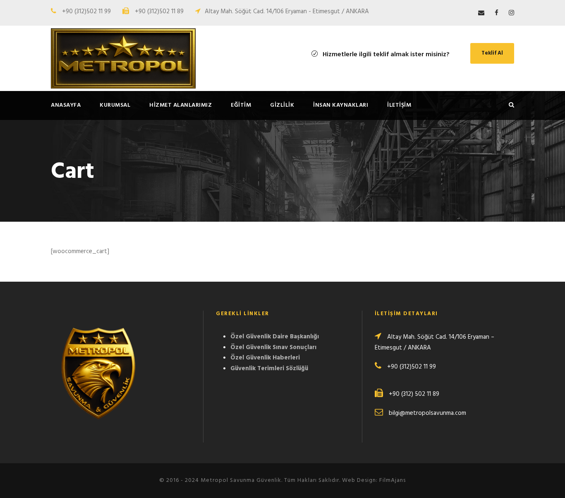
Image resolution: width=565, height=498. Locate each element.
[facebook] (496, 13)
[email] (481, 13)
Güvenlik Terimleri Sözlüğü (269, 369)
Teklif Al (492, 53)
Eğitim (241, 105)
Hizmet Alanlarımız (180, 105)
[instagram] (511, 13)
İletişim (399, 105)
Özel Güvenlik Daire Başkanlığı (274, 337)
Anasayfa (66, 105)
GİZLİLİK (282, 105)
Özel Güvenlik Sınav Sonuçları (273, 347)
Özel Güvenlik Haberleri (265, 358)
